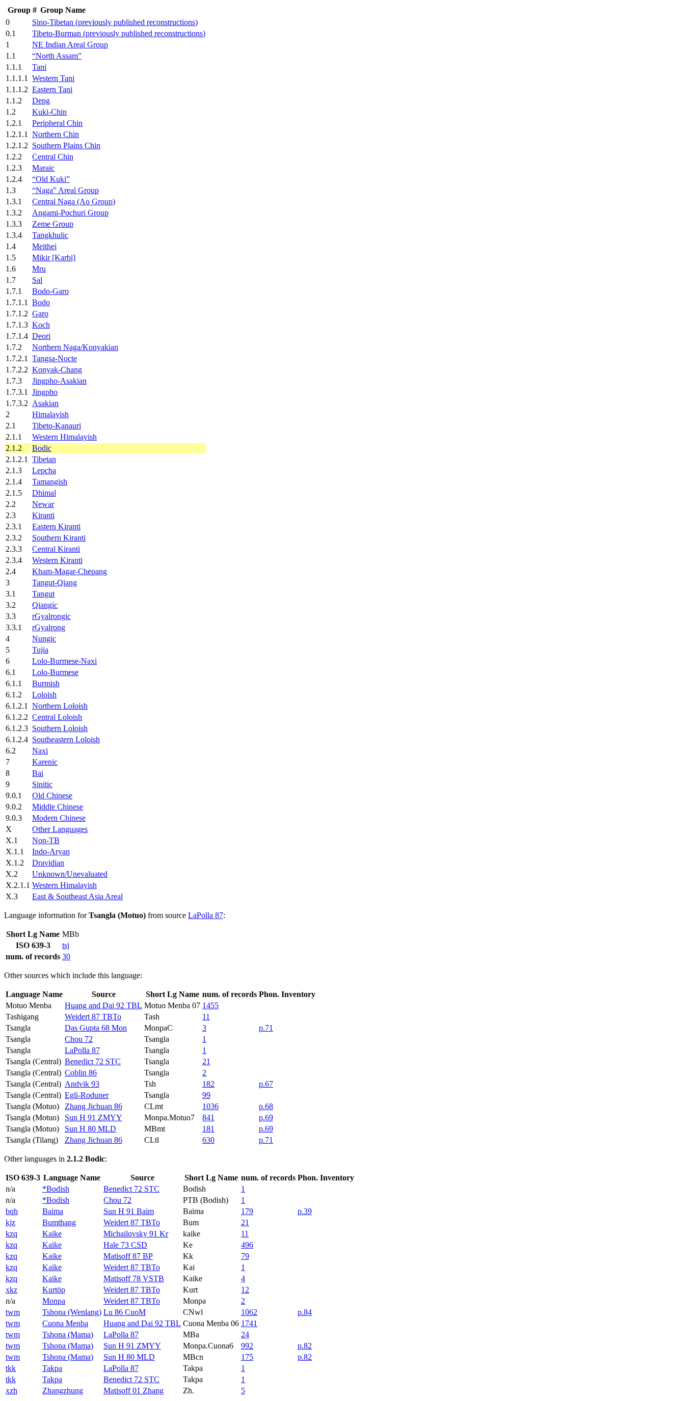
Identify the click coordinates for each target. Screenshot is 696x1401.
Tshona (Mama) (67, 1334)
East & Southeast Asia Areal (77, 896)
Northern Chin (55, 134)
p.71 (266, 1027)
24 (245, 1334)
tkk (11, 1368)
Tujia (40, 649)
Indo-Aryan (51, 851)
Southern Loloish (60, 728)
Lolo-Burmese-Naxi (64, 661)
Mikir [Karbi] (53, 257)
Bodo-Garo (50, 291)
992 (247, 1345)
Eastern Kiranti (56, 526)
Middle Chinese (57, 806)
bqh (12, 1211)
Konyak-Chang (57, 369)
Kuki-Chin (49, 111)
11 (206, 1016)
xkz (11, 1289)
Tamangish (49, 481)
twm (13, 1312)
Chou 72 (79, 1039)
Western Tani (53, 78)
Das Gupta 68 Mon (96, 1027)
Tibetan (44, 459)
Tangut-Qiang (54, 582)
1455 (210, 1005)
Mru (39, 268)
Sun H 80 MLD (90, 1128)
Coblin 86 (81, 1072)
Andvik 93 (82, 1084)
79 (245, 1256)
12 (245, 1289)
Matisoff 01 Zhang (133, 1390)
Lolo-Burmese (55, 672)
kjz (10, 1222)
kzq (11, 1233)
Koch (41, 324)
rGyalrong (48, 627)
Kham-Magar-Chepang (69, 571)
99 (206, 1095)
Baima (52, 1211)
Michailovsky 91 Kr (135, 1233)
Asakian (45, 403)
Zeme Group (52, 224)
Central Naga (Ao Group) (73, 201)
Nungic (44, 638)
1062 (249, 1312)
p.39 (305, 1211)
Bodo (41, 302)
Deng (41, 100)
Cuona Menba (65, 1323)
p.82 (305, 1345)
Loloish (44, 694)
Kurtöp (53, 1289)
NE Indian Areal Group (70, 44)
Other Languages (60, 829)
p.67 (266, 1084)
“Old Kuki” (51, 179)
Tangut (43, 593)
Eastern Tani (52, 89)
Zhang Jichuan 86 (93, 1106)
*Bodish (55, 1188)
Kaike (52, 1233)
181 (208, 1128)
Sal (37, 280)
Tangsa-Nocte (54, 358)
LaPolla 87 (205, 915)
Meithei (44, 246)
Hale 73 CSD (125, 1245)
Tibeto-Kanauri (56, 425)
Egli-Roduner (87, 1095)
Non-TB (46, 840)
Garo (40, 313)
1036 (210, 1106)
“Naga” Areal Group (65, 190)
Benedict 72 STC (93, 1061)
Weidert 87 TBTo (93, 1016)
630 (208, 1140)
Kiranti (43, 515)
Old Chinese (52, 795)
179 (247, 1211)
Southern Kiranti (59, 537)
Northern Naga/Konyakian (75, 347)
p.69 (266, 1117)
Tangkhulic (50, 235)
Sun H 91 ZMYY (93, 1117)
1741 (249, 1323)
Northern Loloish (60, 706)
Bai (37, 773)
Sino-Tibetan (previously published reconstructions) (115, 22)
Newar (43, 504)
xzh (11, 1390)
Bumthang (59, 1222)
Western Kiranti (57, 560)
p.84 (305, 1312)
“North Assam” (57, 55)
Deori (41, 336)
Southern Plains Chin (66, 145)
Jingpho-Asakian (59, 380)
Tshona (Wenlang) (71, 1312)
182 (208, 1084)
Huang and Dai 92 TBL (103, 1005)
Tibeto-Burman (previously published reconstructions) (118, 33)
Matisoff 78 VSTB (133, 1278)
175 (247, 1357)
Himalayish (50, 414)
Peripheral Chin (57, 123)
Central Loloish (57, 717)
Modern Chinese (59, 818)
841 (208, 1117)
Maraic (43, 168)
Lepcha (44, 470)
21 (206, 1061)
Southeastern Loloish (66, 739)
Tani (39, 67)
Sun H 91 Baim (128, 1211)
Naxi (40, 750)
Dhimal (44, 493)
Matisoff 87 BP (128, 1256)
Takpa (52, 1368)
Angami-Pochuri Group (70, 212)
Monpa (53, 1301)
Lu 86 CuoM (124, 1312)
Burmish (46, 683)
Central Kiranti (56, 549)
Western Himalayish (64, 437)
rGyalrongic (51, 616)
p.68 (266, 1106)
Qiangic (45, 605)
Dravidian (48, 862)
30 (66, 956)
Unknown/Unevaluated (70, 874)
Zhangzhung (62, 1390)
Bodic (41, 448)
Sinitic (42, 784)
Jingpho (45, 392)
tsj (65, 945)
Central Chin (52, 156)
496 (247, 1245)
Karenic (45, 762)
